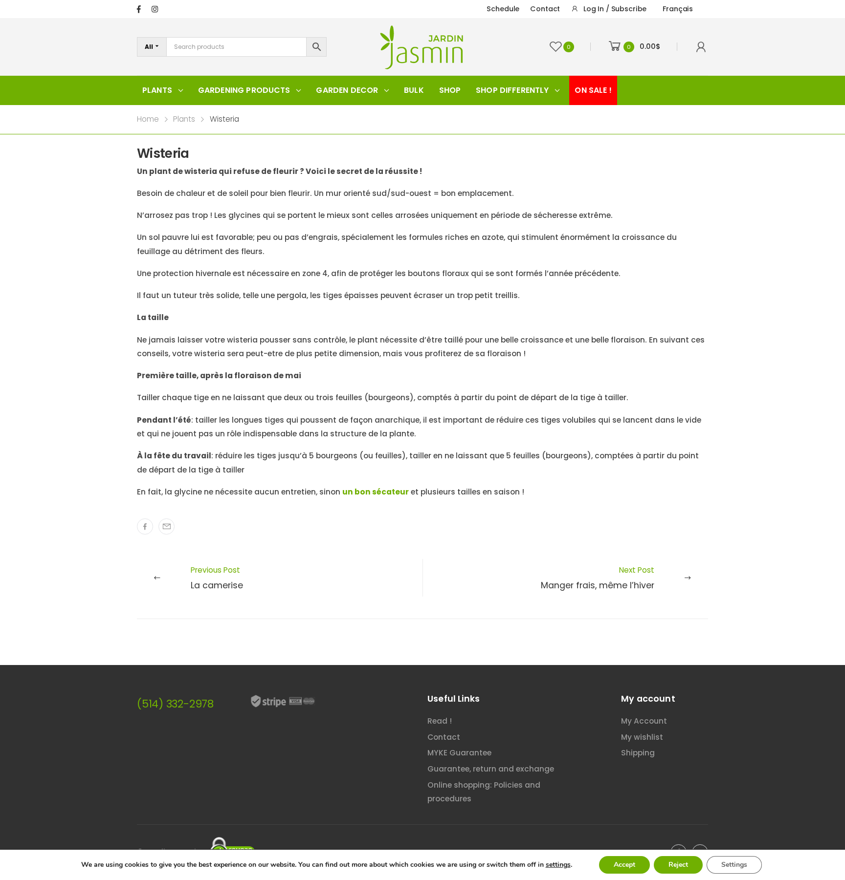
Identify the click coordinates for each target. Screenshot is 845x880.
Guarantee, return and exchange (490, 769)
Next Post (597, 578)
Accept (624, 864)
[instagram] (155, 9)
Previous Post (217, 578)
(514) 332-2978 (175, 703)
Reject (678, 864)
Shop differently (512, 90)
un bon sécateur (375, 492)
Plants (157, 90)
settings (558, 864)
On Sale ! (593, 90)
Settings (734, 864)
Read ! (439, 721)
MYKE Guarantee (459, 753)
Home (148, 119)
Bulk (414, 90)
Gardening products (244, 90)
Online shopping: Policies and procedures (483, 792)
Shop (450, 90)
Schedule (503, 9)
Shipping (638, 753)
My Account (644, 721)
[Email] (166, 526)
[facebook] (139, 9)
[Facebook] (145, 526)
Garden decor (347, 90)
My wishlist (642, 737)
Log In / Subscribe (614, 9)
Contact (545, 9)
